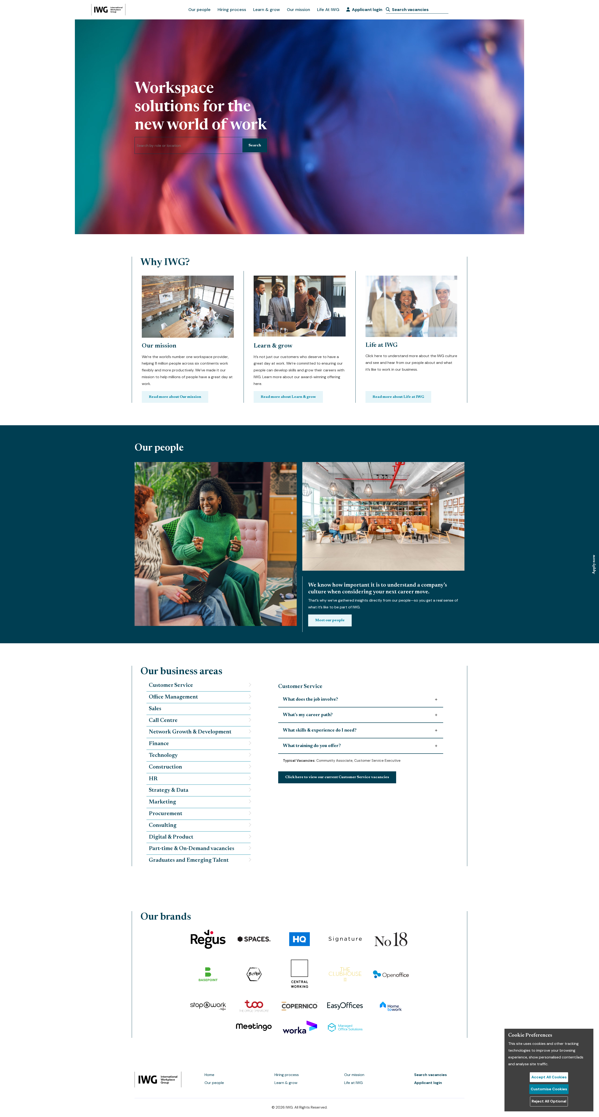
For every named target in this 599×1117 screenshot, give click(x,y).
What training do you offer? (312, 745)
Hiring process (232, 9)
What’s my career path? (308, 715)
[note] (198, 686)
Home (209, 1074)
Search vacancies (430, 1074)
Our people (199, 9)
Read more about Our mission (175, 397)
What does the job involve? (310, 699)
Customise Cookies (549, 1089)
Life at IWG (353, 1082)
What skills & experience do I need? (320, 730)
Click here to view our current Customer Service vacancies (337, 777)
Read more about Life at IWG (398, 397)
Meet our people (330, 620)
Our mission (298, 9)
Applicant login (367, 9)
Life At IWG (328, 9)
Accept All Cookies (549, 1077)
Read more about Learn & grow (288, 397)
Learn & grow (266, 9)
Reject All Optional (549, 1101)
